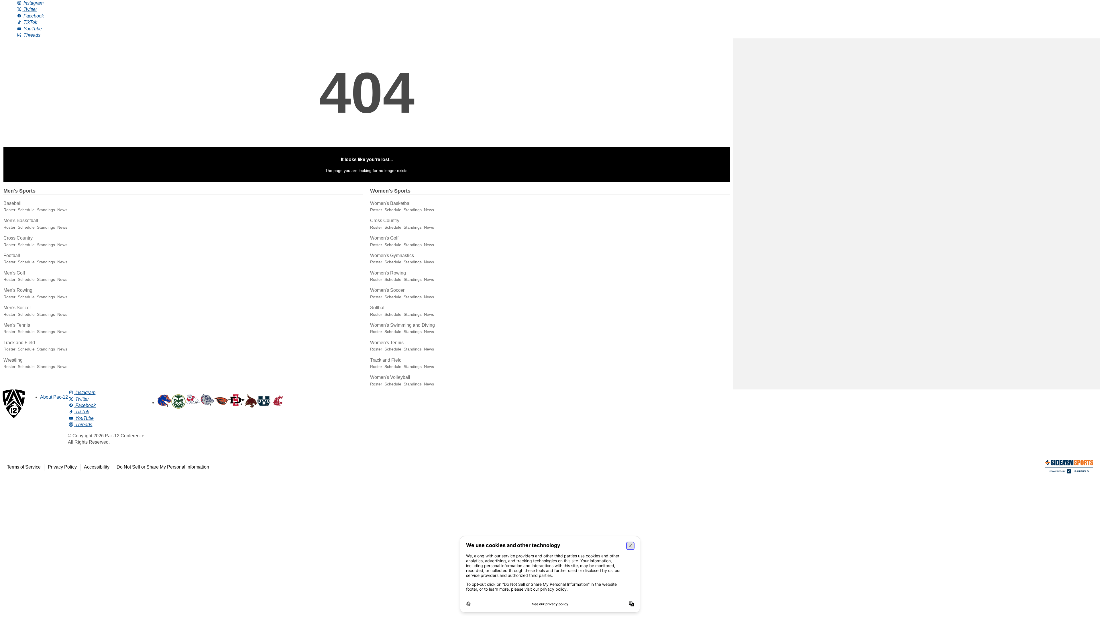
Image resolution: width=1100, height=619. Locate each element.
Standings (46, 209)
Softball (378, 307)
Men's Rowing (17, 290)
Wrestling (13, 360)
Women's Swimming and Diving (402, 325)
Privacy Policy (62, 467)
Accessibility (96, 467)
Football (11, 255)
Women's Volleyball (390, 377)
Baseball (12, 203)
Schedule (26, 209)
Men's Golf (14, 273)
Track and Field (19, 342)
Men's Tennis (16, 325)
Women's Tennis (387, 342)
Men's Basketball (20, 220)
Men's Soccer (17, 307)
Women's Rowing (388, 273)
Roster (9, 209)
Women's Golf (384, 238)
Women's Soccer (387, 290)
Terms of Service (24, 467)
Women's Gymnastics (392, 255)
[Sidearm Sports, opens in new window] (1069, 468)
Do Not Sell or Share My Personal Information (163, 467)
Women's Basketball (391, 203)
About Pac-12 (54, 397)
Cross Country (18, 238)
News (62, 209)
